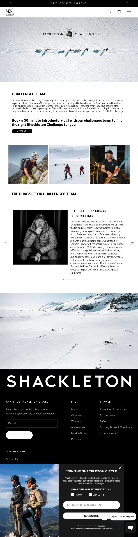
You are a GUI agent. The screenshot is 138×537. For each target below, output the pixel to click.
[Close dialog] (130, 468)
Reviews (76, 439)
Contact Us (12, 459)
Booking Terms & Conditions (116, 427)
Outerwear (77, 415)
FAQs (103, 421)
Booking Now (107, 415)
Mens (74, 409)
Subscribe (19, 435)
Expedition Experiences (113, 409)
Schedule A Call (109, 433)
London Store (78, 433)
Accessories (78, 427)
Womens (76, 421)
